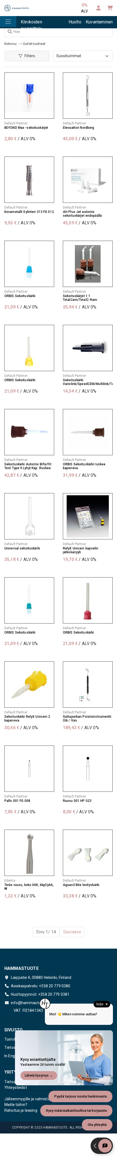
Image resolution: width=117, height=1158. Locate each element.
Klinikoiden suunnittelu (31, 23)
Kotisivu (10, 44)
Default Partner (15, 123)
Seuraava (72, 931)
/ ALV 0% (19, 138)
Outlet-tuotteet (34, 44)
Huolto (75, 22)
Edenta (9, 880)
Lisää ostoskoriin (29, 150)
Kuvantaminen (99, 22)
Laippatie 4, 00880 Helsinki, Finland (41, 977)
